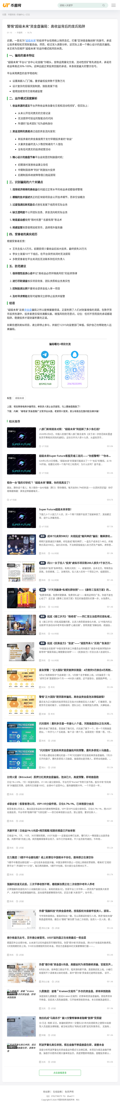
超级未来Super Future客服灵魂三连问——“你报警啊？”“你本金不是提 (79, 456)
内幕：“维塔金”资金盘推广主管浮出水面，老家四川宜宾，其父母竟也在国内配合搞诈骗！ (57, 411)
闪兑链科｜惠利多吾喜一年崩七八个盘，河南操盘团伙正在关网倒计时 (78, 723)
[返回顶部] (114, 881)
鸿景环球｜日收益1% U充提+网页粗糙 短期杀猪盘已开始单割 (41, 830)
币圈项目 (11, 14)
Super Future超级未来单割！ (56, 509)
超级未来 (31, 40)
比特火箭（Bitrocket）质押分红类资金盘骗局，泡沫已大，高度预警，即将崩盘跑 (53, 777)
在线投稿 (57, 1091)
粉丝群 (46, 1091)
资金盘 (28, 310)
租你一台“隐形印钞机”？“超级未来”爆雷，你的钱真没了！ (39, 482)
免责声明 (69, 1091)
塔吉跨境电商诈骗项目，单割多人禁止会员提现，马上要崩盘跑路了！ (47, 406)
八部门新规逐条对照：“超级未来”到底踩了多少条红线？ (70, 429)
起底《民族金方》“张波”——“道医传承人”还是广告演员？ (76, 643)
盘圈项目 (12, 993)
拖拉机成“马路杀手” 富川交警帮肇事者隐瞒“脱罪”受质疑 (70, 1018)
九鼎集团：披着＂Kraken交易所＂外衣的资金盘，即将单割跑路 (75, 991)
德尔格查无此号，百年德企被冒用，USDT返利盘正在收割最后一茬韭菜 (46, 937)
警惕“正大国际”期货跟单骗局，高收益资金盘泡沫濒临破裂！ (72, 696)
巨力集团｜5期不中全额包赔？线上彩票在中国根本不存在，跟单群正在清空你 (50, 857)
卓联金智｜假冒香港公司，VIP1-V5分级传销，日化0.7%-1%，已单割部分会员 (50, 804)
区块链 (11, 538)
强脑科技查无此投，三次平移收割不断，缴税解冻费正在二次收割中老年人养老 (51, 884)
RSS (77, 1099)
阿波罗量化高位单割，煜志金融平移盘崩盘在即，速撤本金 (71, 1044)
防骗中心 (21, 14)
